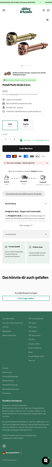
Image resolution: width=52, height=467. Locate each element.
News (30, 352)
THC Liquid (32, 327)
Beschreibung (10, 204)
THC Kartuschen (34, 335)
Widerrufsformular (9, 335)
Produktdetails (10, 234)
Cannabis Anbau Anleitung (12, 323)
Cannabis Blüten (8, 318)
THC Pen (31, 339)
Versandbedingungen (10, 385)
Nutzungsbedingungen (10, 389)
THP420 (5, 327)
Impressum (6, 393)
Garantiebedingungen (10, 376)
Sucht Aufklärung (34, 348)
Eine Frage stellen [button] (26, 298)
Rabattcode (6, 331)
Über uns (31, 360)
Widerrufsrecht (8, 381)
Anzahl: (5, 134)
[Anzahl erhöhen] (14, 139)
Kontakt (5, 368)
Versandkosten (14, 94)
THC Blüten (32, 331)
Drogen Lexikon (34, 344)
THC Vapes (32, 323)
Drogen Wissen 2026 (36, 356)
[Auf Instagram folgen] (4, 446)
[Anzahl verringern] (6, 139)
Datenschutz (7, 372)
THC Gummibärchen (35, 318)
